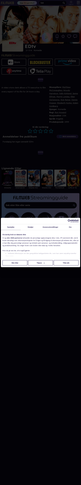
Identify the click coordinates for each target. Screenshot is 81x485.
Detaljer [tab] (31, 227)
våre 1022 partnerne (14, 238)
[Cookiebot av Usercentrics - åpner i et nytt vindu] (69, 221)
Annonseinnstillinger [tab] (50, 227)
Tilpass (39, 263)
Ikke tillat (15, 263)
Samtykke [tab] (10, 227)
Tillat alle (66, 263)
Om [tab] (70, 227)
